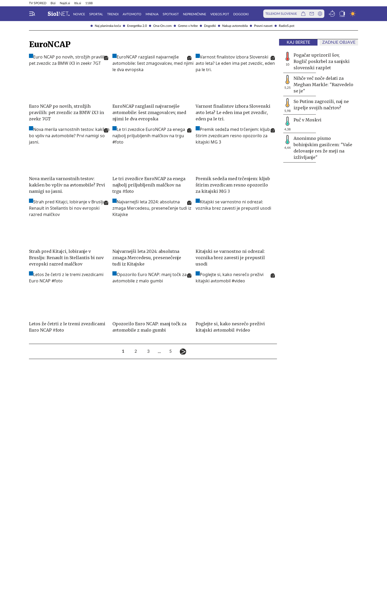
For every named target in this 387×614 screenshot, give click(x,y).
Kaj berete (298, 42)
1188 (89, 3)
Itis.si (77, 3)
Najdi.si (65, 3)
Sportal (96, 14)
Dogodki (210, 25)
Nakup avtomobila (235, 25)
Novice (79, 14)
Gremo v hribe (188, 25)
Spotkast (171, 14)
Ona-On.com (162, 25)
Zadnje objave (338, 42)
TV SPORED (37, 3)
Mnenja (152, 14)
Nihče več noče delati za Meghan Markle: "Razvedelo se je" (323, 85)
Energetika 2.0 (137, 25)
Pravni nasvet (263, 25)
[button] (32, 13)
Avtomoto (132, 14)
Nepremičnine (194, 14)
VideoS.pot (219, 14)
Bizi (53, 3)
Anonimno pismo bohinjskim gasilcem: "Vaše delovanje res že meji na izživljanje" (323, 148)
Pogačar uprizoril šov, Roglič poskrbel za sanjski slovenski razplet (322, 61)
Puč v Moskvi (307, 119)
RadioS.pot (286, 25)
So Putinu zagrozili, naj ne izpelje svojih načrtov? (321, 104)
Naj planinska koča (108, 25)
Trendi (112, 14)
